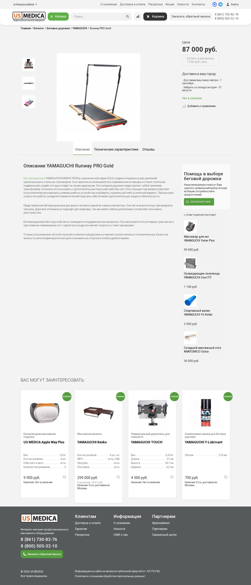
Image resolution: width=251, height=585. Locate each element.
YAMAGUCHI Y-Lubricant (204, 442)
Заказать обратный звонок (190, 16)
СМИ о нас (121, 534)
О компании (109, 4)
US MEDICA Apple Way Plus (44, 442)
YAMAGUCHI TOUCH (146, 442)
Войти (235, 4)
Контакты (198, 4)
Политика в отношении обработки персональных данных (109, 576)
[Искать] (127, 16)
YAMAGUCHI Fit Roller (198, 312)
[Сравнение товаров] (138, 16)
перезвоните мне (200, 202)
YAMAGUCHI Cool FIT (202, 275)
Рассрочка (155, 4)
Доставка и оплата (132, 4)
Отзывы (148, 149)
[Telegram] (220, 4)
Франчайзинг (161, 523)
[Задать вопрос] (64, 476)
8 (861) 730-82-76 (227, 14)
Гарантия (81, 529)
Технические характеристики (116, 149)
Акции (170, 4)
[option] (28, 64)
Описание (82, 149)
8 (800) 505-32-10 (227, 18)
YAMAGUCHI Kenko (92, 442)
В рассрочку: (90, 482)
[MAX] (214, 4)
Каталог (61, 16)
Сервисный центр (164, 534)
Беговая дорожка (34, 178)
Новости (183, 4)
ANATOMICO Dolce (202, 349)
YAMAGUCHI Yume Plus (199, 238)
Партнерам (159, 529)
